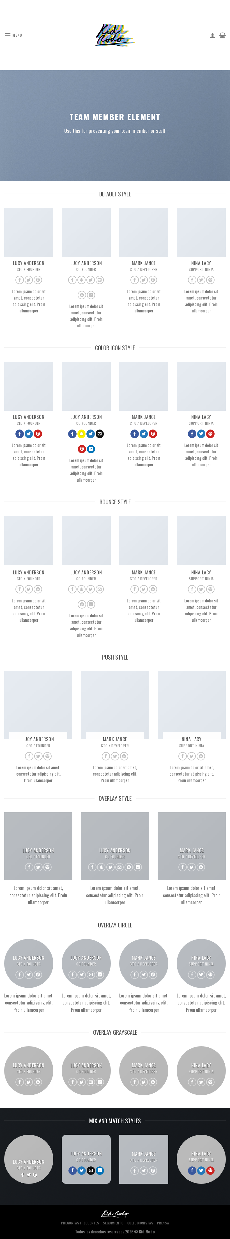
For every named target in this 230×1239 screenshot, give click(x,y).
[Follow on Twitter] (29, 280)
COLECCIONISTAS (140, 1223)
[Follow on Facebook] (19, 280)
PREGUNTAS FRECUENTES (80, 1223)
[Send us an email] (100, 280)
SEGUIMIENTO (113, 1223)
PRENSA (163, 1223)
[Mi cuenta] (212, 35)
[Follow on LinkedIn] (91, 295)
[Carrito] (222, 35)
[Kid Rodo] (115, 35)
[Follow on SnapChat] (81, 280)
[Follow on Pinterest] (38, 280)
